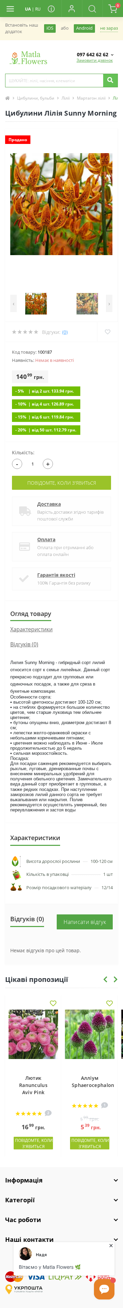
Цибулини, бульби (35, 98)
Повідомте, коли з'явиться (61, 483)
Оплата (46, 539)
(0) (65, 332)
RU (38, 9)
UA (28, 9)
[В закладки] (53, 1004)
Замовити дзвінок (95, 60)
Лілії (66, 98)
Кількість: (23, 452)
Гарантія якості (56, 575)
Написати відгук (85, 922)
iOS (49, 28)
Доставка (49, 504)
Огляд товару (30, 613)
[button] (72, 8)
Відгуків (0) (24, 644)
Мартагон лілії (91, 98)
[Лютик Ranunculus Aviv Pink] (33, 1039)
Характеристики (31, 629)
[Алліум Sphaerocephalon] (89, 1039)
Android (84, 28)
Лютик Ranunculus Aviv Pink (33, 1085)
